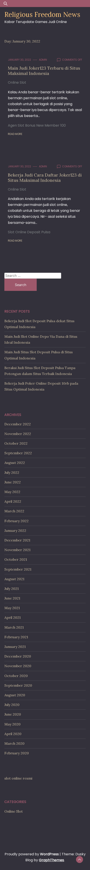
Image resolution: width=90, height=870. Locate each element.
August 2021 (14, 579)
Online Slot (17, 82)
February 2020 (16, 753)
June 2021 (12, 598)
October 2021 (15, 559)
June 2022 (12, 482)
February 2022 (16, 521)
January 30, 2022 (19, 60)
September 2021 (17, 569)
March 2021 (14, 627)
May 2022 (12, 492)
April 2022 (12, 501)
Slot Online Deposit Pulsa (29, 232)
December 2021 (17, 540)
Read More (15, 134)
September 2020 (18, 685)
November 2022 (17, 433)
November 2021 (17, 550)
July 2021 (11, 588)
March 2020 (14, 743)
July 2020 (11, 704)
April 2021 (12, 617)
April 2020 (12, 734)
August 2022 (14, 462)
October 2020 (16, 676)
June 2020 (12, 714)
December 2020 (17, 656)
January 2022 (15, 530)
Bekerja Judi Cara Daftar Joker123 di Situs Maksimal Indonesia (45, 177)
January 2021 (15, 646)
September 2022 (18, 453)
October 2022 (16, 443)
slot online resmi (18, 778)
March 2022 (14, 511)
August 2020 (14, 695)
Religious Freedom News (42, 14)
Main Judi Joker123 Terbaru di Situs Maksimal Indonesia (44, 70)
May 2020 (12, 724)
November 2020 (17, 666)
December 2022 (17, 424)
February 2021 (16, 637)
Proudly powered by (32, 854)
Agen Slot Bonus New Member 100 (37, 125)
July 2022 (11, 472)
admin (43, 60)
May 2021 (12, 608)
